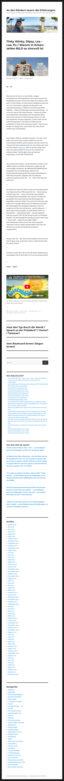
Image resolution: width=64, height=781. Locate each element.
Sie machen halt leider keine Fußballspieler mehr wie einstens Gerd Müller (26, 478)
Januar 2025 (12, 567)
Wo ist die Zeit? (13, 757)
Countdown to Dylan (15, 701)
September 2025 (13, 548)
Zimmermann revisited (15, 760)
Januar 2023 (12, 620)
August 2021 (12, 655)
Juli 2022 (11, 634)
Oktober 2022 (12, 627)
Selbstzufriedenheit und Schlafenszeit (18, 394)
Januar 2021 (12, 672)
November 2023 (13, 599)
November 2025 (13, 543)
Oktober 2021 (12, 651)
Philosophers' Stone (11, 313)
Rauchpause (12, 736)
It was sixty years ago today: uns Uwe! (18, 390)
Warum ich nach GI (14, 755)
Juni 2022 (11, 637)
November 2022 (13, 625)
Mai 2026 (11, 531)
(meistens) (21, 147)
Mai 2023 (11, 611)
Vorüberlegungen (14, 753)
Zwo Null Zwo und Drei (15, 767)
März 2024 (11, 590)
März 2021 (11, 667)
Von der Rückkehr (14, 750)
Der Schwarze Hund (14, 711)
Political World (22, 313)
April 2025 (11, 560)
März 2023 (11, 616)
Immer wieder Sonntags (16, 722)
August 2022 (12, 632)
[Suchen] (45, 363)
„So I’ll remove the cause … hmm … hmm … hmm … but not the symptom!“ (27, 378)
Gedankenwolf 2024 (14, 713)
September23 (12, 743)
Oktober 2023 (12, 602)
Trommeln (11, 748)
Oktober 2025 (12, 545)
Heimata (11, 718)
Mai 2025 (11, 557)
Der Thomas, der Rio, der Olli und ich (17, 398)
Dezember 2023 (13, 597)
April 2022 (11, 641)
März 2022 (11, 644)
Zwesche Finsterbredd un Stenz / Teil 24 (18, 396)
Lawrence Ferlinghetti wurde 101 (17, 506)
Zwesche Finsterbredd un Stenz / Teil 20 (18, 431)
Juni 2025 (11, 555)
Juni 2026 (11, 529)
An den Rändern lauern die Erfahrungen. (31, 10)
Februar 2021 (12, 669)
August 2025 (12, 550)
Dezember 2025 (13, 541)
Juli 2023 (11, 606)
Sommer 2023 (12, 746)
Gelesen (10, 715)
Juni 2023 (11, 609)
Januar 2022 (12, 648)
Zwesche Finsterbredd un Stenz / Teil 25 (18, 392)
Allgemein (11, 690)
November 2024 (13, 571)
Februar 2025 (12, 564)
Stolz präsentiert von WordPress (37, 776)
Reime (10, 739)
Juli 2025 (11, 553)
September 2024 (13, 576)
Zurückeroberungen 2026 (16, 762)
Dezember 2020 (13, 674)
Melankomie (12, 725)
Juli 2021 (11, 658)
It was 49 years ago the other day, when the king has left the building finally (28, 384)
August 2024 (12, 578)
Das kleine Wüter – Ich (15, 706)
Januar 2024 (12, 595)
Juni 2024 (11, 583)
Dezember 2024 (13, 569)
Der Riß (10, 708)
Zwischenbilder (13, 764)
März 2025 (11, 562)
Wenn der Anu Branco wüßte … (35, 450)
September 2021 (13, 653)
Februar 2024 (12, 592)
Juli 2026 (11, 527)
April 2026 (11, 534)
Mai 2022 (11, 639)
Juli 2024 (11, 581)
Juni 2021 (11, 660)
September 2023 (13, 604)
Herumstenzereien (14, 720)
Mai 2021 (11, 662)
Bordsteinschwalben (15, 697)
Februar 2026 (12, 538)
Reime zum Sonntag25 (15, 741)
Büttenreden (12, 699)
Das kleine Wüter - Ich (34, 311)
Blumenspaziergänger (15, 694)
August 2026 (12, 524)
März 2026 (11, 536)
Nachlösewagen (13, 729)
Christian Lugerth (13, 311)
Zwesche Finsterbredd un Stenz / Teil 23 (18, 429)
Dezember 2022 (13, 623)
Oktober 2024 (12, 574)
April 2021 (11, 665)
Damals (10, 704)
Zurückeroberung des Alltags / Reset (17, 399)
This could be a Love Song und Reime (17, 386)
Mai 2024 (11, 585)
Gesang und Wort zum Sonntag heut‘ (17, 388)
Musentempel (12, 727)
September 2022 (13, 630)
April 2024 (11, 588)
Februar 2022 (12, 646)
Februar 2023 (12, 618)
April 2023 (11, 613)
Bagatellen (11, 692)
